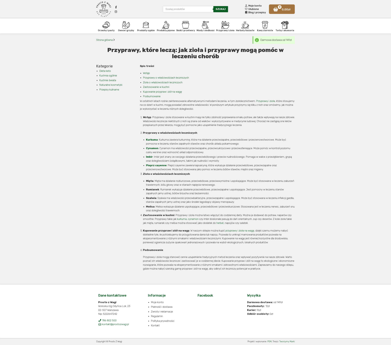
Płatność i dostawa (161, 306)
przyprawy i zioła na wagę (239, 230)
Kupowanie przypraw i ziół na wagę (162, 91)
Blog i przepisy (257, 12)
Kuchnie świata (107, 80)
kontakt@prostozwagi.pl (115, 324)
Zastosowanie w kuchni (156, 86)
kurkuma (182, 218)
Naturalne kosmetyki (110, 84)
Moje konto (255, 5)
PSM (269, 341)
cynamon (193, 218)
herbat (220, 222)
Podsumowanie (152, 96)
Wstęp (146, 73)
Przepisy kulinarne (109, 89)
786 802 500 (109, 320)
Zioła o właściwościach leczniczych (163, 82)
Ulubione (253, 9)
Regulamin (157, 316)
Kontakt (155, 325)
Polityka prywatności (162, 320)
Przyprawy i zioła (265, 101)
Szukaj (221, 9)
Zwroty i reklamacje (162, 311)
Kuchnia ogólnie (108, 75)
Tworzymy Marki (287, 341)
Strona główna (104, 39)
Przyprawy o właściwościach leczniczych (166, 77)
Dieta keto (105, 70)
